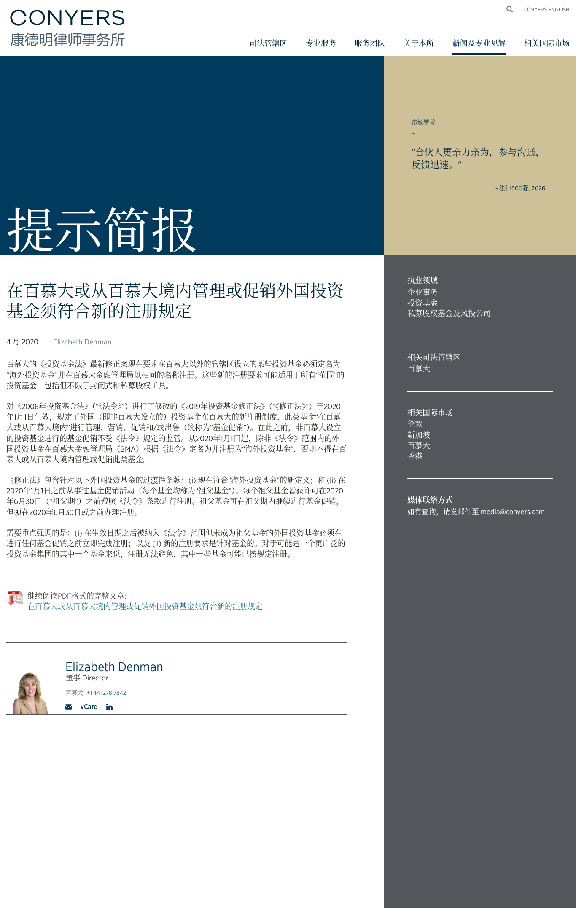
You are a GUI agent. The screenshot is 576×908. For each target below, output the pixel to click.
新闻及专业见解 (479, 43)
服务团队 (370, 43)
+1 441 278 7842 (106, 692)
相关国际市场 (547, 43)
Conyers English (546, 9)
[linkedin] (109, 707)
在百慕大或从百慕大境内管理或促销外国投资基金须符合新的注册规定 (145, 606)
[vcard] (89, 706)
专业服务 (321, 43)
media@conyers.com (513, 511)
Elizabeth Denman (82, 341)
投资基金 (422, 302)
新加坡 (418, 435)
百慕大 (418, 368)
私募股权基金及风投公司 (449, 313)
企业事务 (422, 292)
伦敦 (415, 424)
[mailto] (70, 707)
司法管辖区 (268, 43)
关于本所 (419, 43)
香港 (415, 456)
